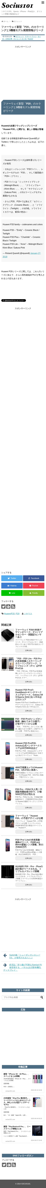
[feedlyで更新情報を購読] (8, 606)
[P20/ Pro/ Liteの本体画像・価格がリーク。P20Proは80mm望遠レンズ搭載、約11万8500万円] (7, 845)
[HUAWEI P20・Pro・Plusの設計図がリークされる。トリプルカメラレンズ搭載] (7, 871)
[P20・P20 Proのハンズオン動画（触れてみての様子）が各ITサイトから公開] (7, 724)
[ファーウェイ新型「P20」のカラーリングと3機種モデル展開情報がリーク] (12, 586)
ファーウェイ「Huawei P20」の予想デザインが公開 (29, 817)
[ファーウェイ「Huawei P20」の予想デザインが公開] (7, 821)
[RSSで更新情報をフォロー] (13, 606)
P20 (17, 614)
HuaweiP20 (9, 614)
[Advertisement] (23, 71)
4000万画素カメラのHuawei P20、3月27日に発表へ (29, 768)
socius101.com (10, 1091)
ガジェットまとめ (20, 39)
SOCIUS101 (25, 1184)
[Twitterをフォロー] (3, 606)
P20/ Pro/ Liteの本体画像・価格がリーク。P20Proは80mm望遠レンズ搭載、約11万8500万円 (29, 843)
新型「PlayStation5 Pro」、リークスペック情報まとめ (17, 1127)
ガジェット (20, 36)
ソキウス (28, 614)
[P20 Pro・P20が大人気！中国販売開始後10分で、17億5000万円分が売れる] (7, 794)
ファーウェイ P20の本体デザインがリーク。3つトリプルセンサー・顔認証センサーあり (29, 633)
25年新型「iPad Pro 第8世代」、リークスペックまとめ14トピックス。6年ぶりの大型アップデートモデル (17, 1101)
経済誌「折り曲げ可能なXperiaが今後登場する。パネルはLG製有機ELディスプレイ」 (22, 967)
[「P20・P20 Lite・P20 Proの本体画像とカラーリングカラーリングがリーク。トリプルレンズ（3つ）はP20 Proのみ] (7, 663)
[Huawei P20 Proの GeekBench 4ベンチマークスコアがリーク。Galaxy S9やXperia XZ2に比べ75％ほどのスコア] (7, 695)
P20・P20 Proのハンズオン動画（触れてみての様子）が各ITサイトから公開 (28, 721)
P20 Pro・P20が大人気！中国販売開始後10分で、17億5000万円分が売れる (28, 791)
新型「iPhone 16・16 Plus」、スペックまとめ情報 (16, 1075)
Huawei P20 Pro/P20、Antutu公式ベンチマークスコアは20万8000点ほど (28, 745)
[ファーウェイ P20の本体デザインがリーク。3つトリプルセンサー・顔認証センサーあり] (7, 635)
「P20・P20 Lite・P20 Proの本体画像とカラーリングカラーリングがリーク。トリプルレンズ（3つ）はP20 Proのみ (28, 663)
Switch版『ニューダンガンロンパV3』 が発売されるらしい (24, 956)
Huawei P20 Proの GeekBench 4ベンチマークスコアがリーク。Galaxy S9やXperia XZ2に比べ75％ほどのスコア (29, 695)
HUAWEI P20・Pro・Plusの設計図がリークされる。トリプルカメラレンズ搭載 (29, 868)
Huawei (30, 39)
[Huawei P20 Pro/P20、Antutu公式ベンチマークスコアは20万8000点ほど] (7, 748)
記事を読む (28, 650)
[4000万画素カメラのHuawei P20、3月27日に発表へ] (7, 772)
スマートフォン (31, 36)
